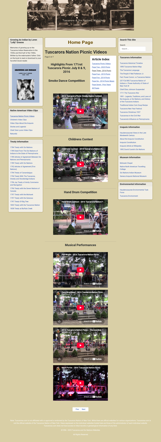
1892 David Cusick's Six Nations (132, 149)
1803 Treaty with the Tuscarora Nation (25, 205)
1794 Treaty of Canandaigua (21, 173)
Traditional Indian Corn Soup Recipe (134, 105)
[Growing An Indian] (25, 83)
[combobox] (133, 48)
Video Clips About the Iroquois (21, 123)
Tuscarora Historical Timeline (131, 63)
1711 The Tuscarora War (129, 93)
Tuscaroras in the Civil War (130, 116)
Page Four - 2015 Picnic (101, 74)
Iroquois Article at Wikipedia (130, 146)
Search (122, 45)
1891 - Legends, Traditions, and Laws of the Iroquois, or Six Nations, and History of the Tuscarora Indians (135, 99)
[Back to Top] (157, 438)
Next (84, 409)
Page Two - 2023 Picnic (101, 67)
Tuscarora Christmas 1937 (130, 112)
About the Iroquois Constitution (132, 139)
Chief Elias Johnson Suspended (132, 89)
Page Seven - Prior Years (101, 85)
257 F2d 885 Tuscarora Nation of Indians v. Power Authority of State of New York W (134, 83)
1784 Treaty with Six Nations (21, 147)
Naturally (13, 134)
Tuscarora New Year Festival (131, 109)
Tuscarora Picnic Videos (101, 64)
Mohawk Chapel (126, 163)
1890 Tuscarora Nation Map (131, 67)
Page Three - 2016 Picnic (101, 71)
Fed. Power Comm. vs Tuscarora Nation (135, 77)
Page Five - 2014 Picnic (101, 78)
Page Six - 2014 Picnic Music (103, 81)
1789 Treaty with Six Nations (21, 163)
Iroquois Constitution (128, 142)
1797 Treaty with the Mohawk (21, 195)
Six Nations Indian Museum (130, 173)
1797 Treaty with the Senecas (21, 198)
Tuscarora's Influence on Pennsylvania (134, 119)
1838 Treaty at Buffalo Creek (21, 209)
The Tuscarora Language (129, 70)
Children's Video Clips (18, 120)
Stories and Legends (18, 127)
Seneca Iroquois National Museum (133, 176)
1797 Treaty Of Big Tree (19, 202)
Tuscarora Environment (129, 196)
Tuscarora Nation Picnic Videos (22, 116)
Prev (77, 409)
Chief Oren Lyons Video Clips (21, 130)
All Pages (95, 88)
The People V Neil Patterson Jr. (132, 74)
